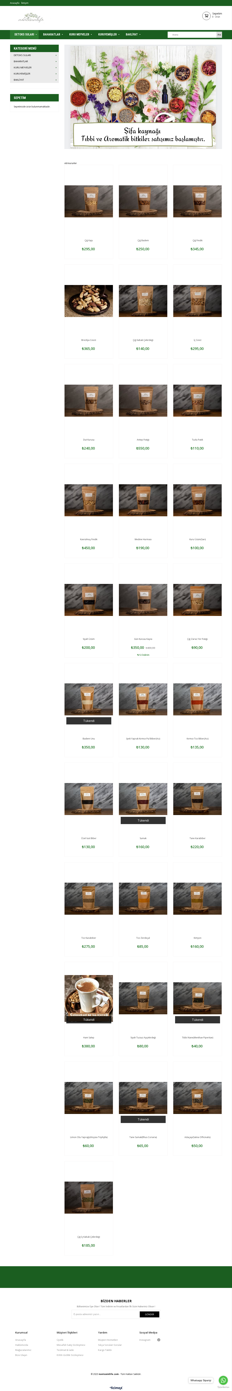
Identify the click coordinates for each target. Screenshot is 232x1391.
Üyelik (60, 1339)
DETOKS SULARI (24, 34)
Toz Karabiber (88, 937)
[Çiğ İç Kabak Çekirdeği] (89, 1197)
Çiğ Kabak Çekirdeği (143, 340)
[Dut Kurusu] (89, 400)
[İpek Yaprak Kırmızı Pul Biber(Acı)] (143, 699)
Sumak (143, 838)
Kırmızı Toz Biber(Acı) (197, 738)
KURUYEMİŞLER (107, 34)
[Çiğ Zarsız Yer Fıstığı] (197, 599)
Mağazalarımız (23, 1350)
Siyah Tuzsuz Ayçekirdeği (143, 1037)
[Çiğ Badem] (143, 201)
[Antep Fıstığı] (143, 400)
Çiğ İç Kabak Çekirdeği (88, 1236)
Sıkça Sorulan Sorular (110, 1345)
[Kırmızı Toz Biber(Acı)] (197, 699)
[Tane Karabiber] (197, 799)
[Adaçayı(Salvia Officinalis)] (197, 1098)
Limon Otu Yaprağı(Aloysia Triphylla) (88, 1137)
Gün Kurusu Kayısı (143, 639)
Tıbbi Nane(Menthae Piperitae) (197, 1037)
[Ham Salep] (89, 998)
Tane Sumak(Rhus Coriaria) (143, 1137)
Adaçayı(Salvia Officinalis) (197, 1137)
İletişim (24, 3)
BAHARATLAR (51, 34)
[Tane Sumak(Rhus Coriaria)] (143, 1098)
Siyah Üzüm (89, 639)
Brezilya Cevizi (88, 340)
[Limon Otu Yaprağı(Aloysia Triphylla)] (89, 1098)
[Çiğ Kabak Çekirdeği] (143, 301)
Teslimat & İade (65, 1350)
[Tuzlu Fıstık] (197, 400)
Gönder (149, 1314)
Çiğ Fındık (197, 240)
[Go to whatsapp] (223, 1380)
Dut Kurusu (88, 439)
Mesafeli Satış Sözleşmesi (71, 1345)
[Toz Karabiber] (89, 898)
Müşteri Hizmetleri (108, 1339)
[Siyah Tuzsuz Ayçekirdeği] (143, 998)
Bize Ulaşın (21, 1355)
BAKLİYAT (132, 34)
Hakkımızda (21, 1345)
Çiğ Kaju (89, 240)
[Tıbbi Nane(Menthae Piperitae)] (197, 998)
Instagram (144, 1339)
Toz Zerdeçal (143, 937)
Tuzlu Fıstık (197, 439)
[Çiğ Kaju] (89, 201)
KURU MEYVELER (79, 34)
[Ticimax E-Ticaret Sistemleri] (116, 1388)
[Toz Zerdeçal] (143, 898)
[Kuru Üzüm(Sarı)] (197, 500)
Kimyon (197, 937)
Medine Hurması (143, 539)
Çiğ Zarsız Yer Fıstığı (197, 639)
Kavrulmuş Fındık (88, 539)
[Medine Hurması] (143, 500)
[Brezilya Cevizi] (89, 301)
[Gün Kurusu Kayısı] (143, 599)
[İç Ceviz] (197, 301)
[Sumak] (143, 799)
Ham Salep (88, 1037)
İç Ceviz (197, 340)
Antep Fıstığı (143, 439)
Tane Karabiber (198, 838)
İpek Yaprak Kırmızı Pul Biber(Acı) (143, 738)
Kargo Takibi (105, 1350)
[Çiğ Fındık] (197, 201)
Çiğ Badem (143, 240)
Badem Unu (89, 738)
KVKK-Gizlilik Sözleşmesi (70, 1355)
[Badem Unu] (89, 699)
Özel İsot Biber (88, 838)
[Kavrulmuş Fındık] (89, 500)
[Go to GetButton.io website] (223, 1387)
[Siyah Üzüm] (89, 599)
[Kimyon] (197, 898)
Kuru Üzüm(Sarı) (197, 539)
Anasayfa (14, 3)
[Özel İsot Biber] (89, 799)
